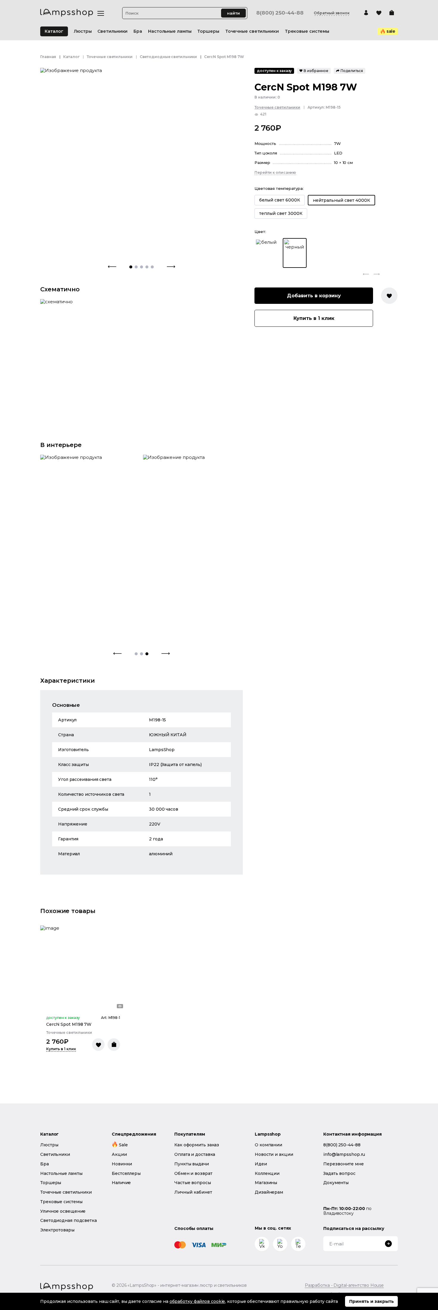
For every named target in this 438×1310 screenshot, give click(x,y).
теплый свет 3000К (280, 213)
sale (390, 31)
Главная (48, 56)
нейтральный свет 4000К (341, 200)
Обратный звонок (332, 13)
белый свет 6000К (279, 200)
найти (233, 13)
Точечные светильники (110, 56)
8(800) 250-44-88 (279, 13)
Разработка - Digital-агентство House (344, 1285)
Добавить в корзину (314, 295)
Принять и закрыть (371, 1301)
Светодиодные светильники (168, 56)
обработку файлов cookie (197, 1301)
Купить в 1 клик (313, 318)
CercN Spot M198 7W (68, 1024)
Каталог (54, 31)
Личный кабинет (193, 1192)
